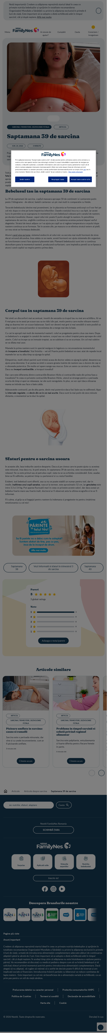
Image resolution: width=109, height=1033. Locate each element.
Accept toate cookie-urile (80, 179)
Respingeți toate (58, 179)
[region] (53, 168)
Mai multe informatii (75, 172)
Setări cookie (25, 179)
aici (84, 169)
